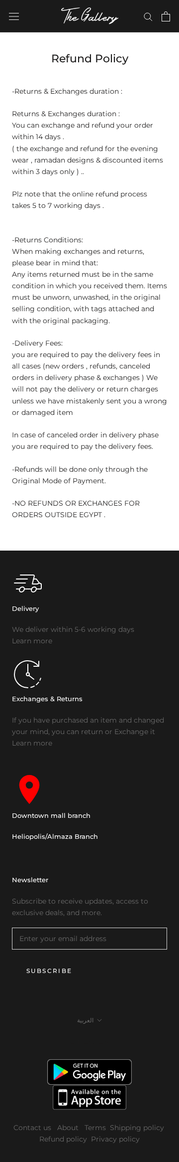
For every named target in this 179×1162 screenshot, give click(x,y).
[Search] (148, 16)
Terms (95, 1127)
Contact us (33, 1127)
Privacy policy (115, 1139)
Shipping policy (137, 1127)
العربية (85, 1020)
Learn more (32, 640)
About (69, 1127)
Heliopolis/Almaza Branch (55, 836)
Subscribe (49, 970)
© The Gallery (89, 1042)
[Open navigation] (14, 16)
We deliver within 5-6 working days (73, 629)
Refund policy (63, 1139)
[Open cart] (166, 16)
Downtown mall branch (51, 815)
